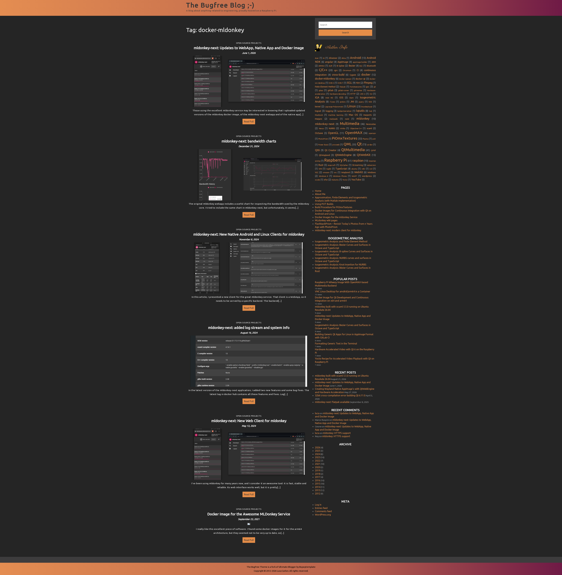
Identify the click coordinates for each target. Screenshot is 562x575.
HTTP (352, 94)
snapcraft (332, 165)
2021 (317, 464)
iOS (341, 97)
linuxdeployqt (366, 107)
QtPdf (373, 150)
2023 (317, 457)
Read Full (248, 121)
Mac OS (353, 114)
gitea (321, 90)
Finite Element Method (325, 87)
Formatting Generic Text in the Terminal (336, 343)
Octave (319, 133)
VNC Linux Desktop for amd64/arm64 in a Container (342, 291)
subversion (371, 165)
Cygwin (353, 75)
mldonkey (362, 118)
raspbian (357, 160)
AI (324, 58)
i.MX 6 (362, 94)
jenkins (343, 102)
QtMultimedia (353, 150)
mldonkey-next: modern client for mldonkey (338, 230)
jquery (361, 102)
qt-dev (369, 145)
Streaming (357, 165)
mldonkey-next (324, 123)
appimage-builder (360, 62)
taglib (328, 169)
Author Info (336, 47)
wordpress (367, 176)
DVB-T (340, 83)
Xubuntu (335, 180)
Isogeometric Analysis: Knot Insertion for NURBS (340, 264)
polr (374, 139)
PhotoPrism (323, 139)
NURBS (332, 128)
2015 (317, 483)
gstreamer (358, 90)
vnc (335, 172)
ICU (371, 94)
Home (318, 191)
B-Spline (340, 66)
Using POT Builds (324, 204)
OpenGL (333, 133)
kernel (318, 106)
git (375, 87)
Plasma (366, 139)
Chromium (347, 70)
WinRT (354, 176)
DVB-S (331, 83)
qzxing (317, 161)
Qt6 (317, 150)
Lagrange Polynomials (334, 107)
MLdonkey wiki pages (326, 220)
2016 (317, 480)
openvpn (372, 133)
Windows (371, 172)
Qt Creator (330, 150)
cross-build (338, 74)
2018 (317, 473)
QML (348, 144)
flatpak (343, 87)
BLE (361, 66)
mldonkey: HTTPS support (337, 433)
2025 (317, 450)
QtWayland (324, 155)
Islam (351, 98)
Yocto (345, 180)
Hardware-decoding (338, 94)
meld (347, 119)
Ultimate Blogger (287, 567)
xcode (317, 180)
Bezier (352, 65)
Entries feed (321, 508)
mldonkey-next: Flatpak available (332, 402)
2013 (317, 490)
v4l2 (363, 169)
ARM (374, 62)
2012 (317, 493)
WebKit (358, 172)
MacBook (319, 115)
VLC (316, 172)
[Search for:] (345, 25)
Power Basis (323, 145)
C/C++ (323, 70)
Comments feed (323, 511)
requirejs (372, 161)
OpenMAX (353, 133)
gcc (367, 86)
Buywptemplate (307, 567)
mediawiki (333, 119)
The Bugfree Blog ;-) (220, 5)
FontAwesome (356, 87)
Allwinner (333, 58)
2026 (317, 447)
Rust (320, 164)
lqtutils (360, 110)
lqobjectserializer (344, 111)
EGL (349, 82)
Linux (351, 106)
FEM (358, 83)
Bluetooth (371, 66)
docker (365, 74)
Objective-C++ (356, 128)
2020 (317, 467)
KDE (370, 102)
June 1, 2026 (249, 53)
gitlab (330, 90)
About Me (320, 194)
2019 (317, 470)
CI (358, 70)
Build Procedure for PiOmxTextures (333, 207)
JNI (352, 101)
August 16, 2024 (248, 332)
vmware (326, 172)
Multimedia (349, 123)
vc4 (370, 169)
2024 (317, 454)
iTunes (332, 102)
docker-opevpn (345, 79)
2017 (317, 477)
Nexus (321, 128)
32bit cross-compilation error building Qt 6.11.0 (340, 395)
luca (317, 413)
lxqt (370, 111)
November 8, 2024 (249, 239)
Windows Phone (340, 176)
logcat (318, 111)
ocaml (369, 128)
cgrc (336, 70)
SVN (320, 169)
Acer (317, 58)
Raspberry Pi (335, 160)
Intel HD (329, 98)
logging (329, 111)
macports (367, 115)
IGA (317, 97)
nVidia (342, 128)
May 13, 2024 (249, 426)
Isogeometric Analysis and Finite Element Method (341, 241)
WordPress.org (323, 514)
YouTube (356, 179)
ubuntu (354, 169)
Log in (318, 504)
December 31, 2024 (249, 146)
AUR (330, 66)
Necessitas (371, 124)
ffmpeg (368, 82)
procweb (336, 145)
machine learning (335, 115)
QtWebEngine (343, 154)
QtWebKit (364, 154)
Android (355, 57)
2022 (317, 460)
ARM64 (321, 66)
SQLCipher (344, 165)
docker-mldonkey (325, 78)
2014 (317, 487)
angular (329, 62)
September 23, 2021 (248, 519)
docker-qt (360, 79)
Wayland (345, 172)
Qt (359, 144)
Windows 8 (323, 176)
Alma (344, 58)
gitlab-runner (343, 90)
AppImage (342, 62)
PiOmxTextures (344, 138)
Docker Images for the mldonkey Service (336, 217)
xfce (326, 180)
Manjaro (318, 119)
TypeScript (341, 168)
